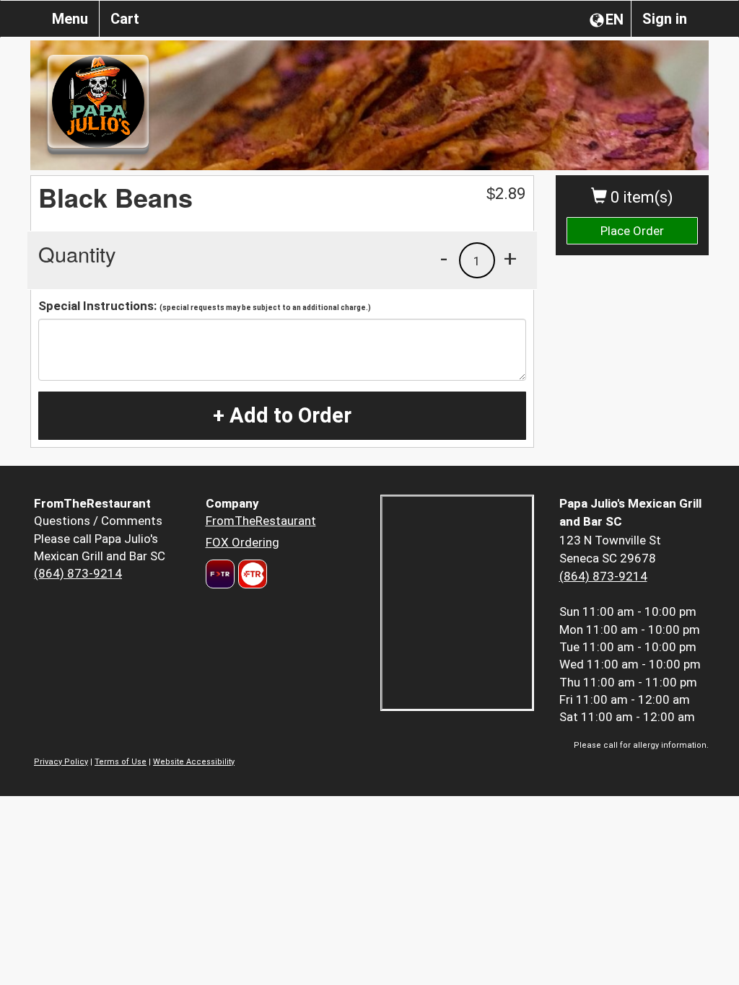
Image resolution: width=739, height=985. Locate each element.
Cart (124, 18)
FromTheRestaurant (261, 520)
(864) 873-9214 (78, 573)
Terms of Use (121, 762)
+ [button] (510, 258)
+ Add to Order (282, 415)
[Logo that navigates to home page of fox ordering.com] (251, 574)
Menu (70, 18)
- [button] (443, 258)
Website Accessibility (194, 762)
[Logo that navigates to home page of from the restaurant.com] (220, 574)
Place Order (632, 231)
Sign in (664, 18)
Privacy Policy (61, 762)
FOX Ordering (242, 542)
